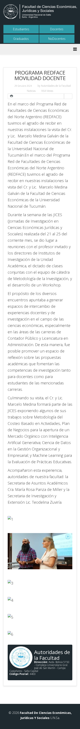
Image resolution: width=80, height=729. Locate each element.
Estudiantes (21, 29)
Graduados (21, 39)
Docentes (56, 29)
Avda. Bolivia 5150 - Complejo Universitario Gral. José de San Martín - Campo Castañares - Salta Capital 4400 (39, 668)
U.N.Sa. (54, 718)
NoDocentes (56, 39)
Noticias (31, 91)
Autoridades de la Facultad (56, 86)
